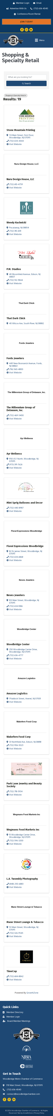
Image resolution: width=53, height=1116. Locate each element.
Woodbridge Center (18, 644)
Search (27, 83)
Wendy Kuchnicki (16, 222)
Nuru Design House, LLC (20, 179)
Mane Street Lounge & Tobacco (25, 922)
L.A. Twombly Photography (22, 878)
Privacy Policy (39, 1113)
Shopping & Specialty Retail (15, 95)
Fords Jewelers (15, 358)
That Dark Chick (16, 318)
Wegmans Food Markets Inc (23, 829)
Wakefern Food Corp (19, 736)
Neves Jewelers (16, 595)
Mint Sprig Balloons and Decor (25, 502)
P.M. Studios (14, 269)
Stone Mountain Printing (21, 130)
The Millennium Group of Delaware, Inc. (21, 409)
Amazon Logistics (17, 693)
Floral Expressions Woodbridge (25, 546)
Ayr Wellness (14, 453)
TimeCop (12, 971)
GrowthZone (32, 992)
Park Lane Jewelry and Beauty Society (24, 785)
